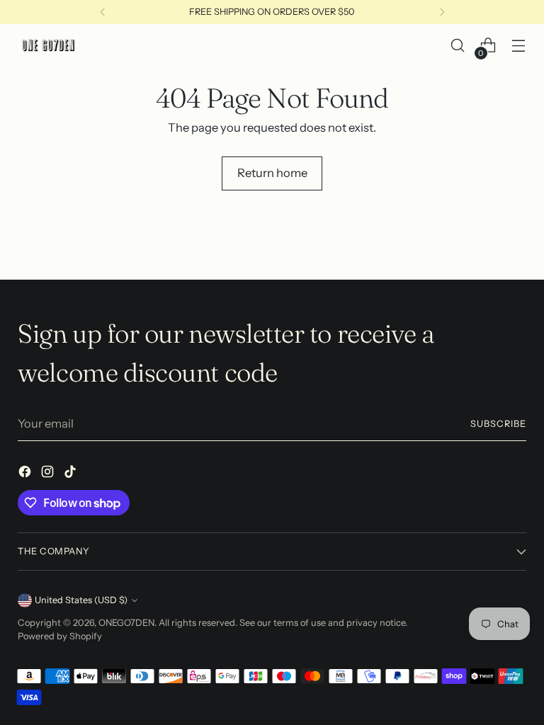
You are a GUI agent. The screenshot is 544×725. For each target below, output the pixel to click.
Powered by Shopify (60, 636)
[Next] (442, 12)
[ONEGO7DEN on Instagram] (48, 474)
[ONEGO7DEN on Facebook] (26, 474)
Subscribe (498, 423)
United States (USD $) (81, 600)
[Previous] (102, 12)
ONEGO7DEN (126, 622)
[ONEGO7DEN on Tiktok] (71, 474)
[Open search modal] (457, 45)
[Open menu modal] (518, 45)
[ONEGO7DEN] (49, 45)
